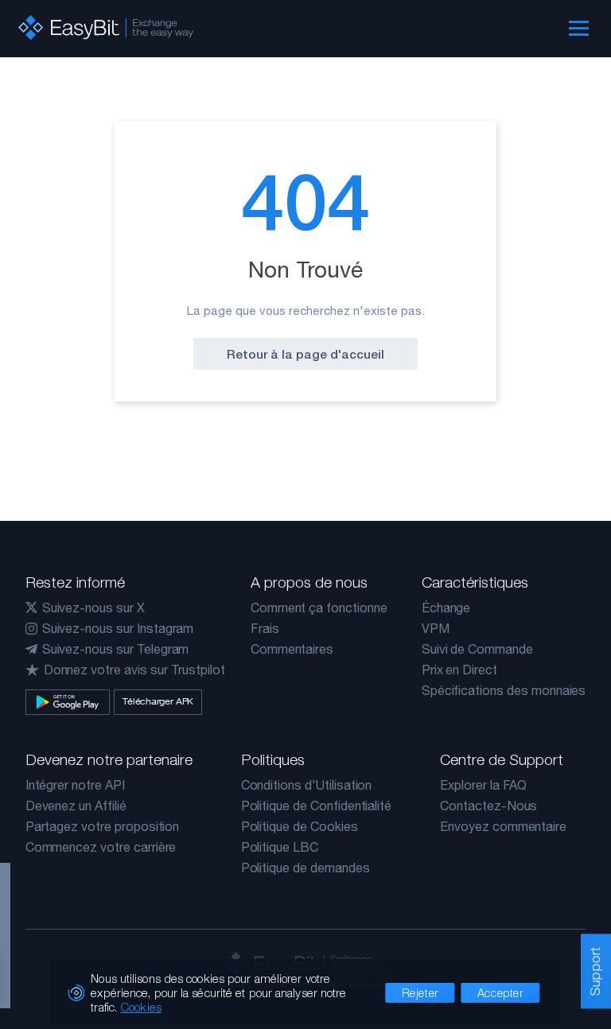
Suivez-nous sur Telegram (115, 649)
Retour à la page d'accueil (305, 354)
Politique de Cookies (299, 826)
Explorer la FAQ (483, 785)
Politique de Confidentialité (316, 805)
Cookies (141, 1007)
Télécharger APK (158, 701)
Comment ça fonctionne (319, 607)
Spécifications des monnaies (504, 690)
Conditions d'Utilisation (306, 785)
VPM (435, 628)
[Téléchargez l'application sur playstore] (67, 702)
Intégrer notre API (75, 785)
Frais (265, 628)
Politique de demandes (305, 867)
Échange (446, 607)
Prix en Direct (459, 669)
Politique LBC (279, 847)
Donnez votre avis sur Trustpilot (134, 669)
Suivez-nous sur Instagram (118, 628)
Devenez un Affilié (75, 805)
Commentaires (292, 649)
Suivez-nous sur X (93, 607)
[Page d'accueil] (105, 27)
